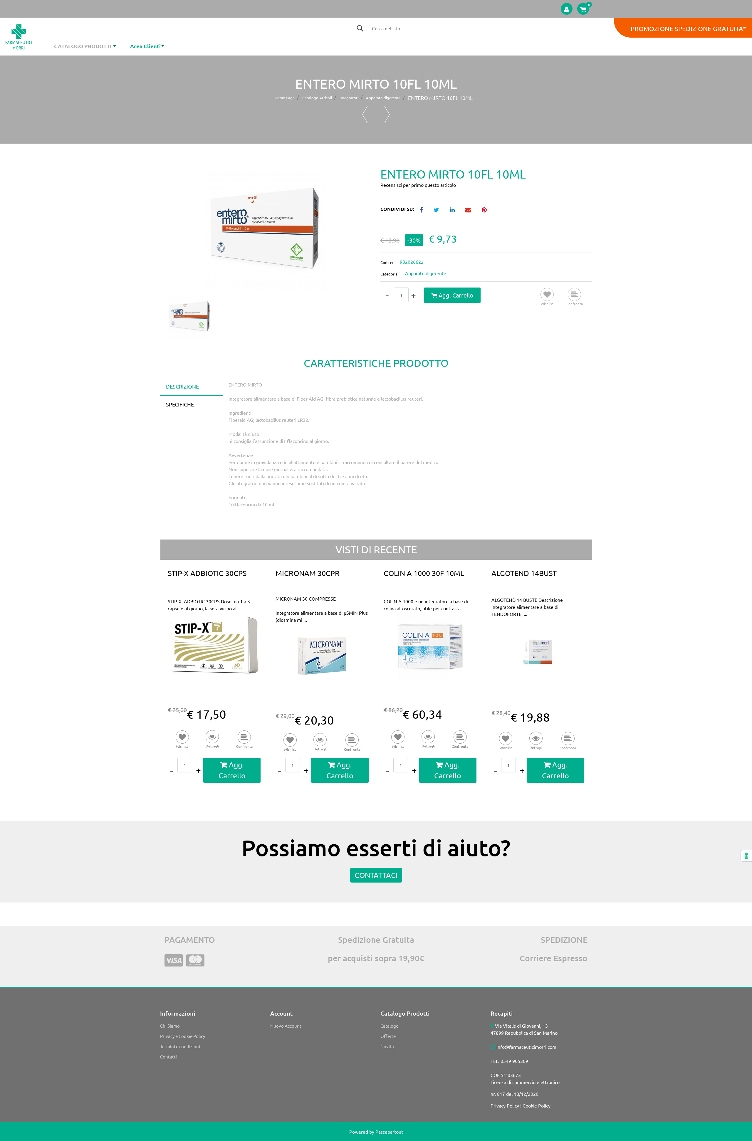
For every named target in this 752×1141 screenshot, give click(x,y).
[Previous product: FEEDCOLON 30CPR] (365, 114)
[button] (360, 28)
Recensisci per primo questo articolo (418, 185)
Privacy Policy (505, 1105)
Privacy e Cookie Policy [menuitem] (182, 1036)
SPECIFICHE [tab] (180, 404)
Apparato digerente (383, 97)
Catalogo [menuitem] (389, 1026)
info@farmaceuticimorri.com (526, 1047)
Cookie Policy (536, 1105)
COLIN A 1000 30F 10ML (424, 573)
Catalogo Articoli (317, 97)
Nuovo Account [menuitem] (285, 1026)
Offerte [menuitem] (388, 1036)
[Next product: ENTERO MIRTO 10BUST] (387, 114)
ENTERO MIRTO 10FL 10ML (440, 98)
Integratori (349, 97)
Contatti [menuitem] (168, 1056)
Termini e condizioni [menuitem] (180, 1046)
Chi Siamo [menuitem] (170, 1026)
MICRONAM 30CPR (308, 573)
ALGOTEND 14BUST (524, 573)
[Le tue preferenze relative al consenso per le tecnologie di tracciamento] (746, 855)
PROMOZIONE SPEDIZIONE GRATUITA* (688, 28)
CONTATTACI (376, 875)
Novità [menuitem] (387, 1046)
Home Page (285, 97)
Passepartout (389, 1132)
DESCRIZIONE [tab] (182, 386)
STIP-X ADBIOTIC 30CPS (207, 573)
